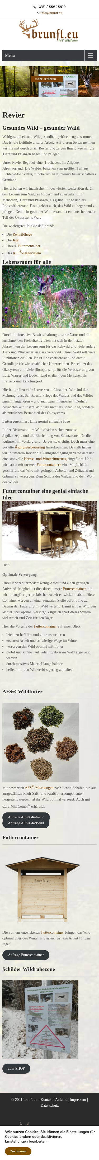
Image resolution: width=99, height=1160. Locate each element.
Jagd (16, 240)
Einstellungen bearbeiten (25, 1141)
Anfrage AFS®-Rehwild (26, 818)
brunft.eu (30, 1100)
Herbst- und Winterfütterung (46, 459)
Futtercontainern (49, 465)
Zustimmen (18, 1151)
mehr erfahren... (47, 79)
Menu (10, 55)
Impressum (78, 1100)
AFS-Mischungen (39, 788)
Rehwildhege (22, 234)
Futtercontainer (29, 246)
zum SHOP (16, 1069)
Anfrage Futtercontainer (26, 955)
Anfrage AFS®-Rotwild (26, 823)
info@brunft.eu (51, 13)
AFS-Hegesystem (27, 253)
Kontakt (47, 1100)
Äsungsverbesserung (30, 447)
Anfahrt (61, 1100)
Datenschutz (50, 1105)
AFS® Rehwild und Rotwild (47, 68)
